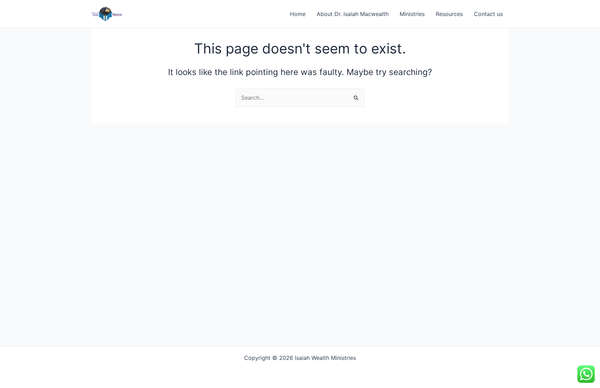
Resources (449, 13)
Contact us (488, 13)
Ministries (412, 13)
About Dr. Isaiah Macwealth (353, 13)
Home (298, 13)
